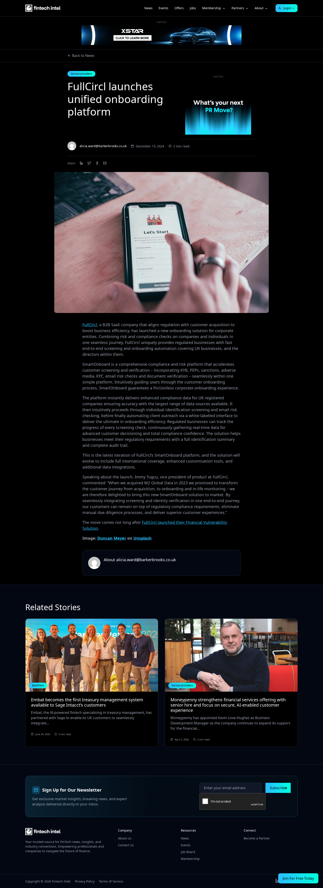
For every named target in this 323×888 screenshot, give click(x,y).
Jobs (193, 8)
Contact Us (126, 845)
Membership (211, 8)
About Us (124, 838)
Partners (238, 8)
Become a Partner (257, 838)
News (148, 8)
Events (163, 8)
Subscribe (278, 787)
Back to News (83, 55)
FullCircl (89, 324)
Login (287, 8)
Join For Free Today (298, 878)
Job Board (188, 852)
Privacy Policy (84, 881)
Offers (179, 8)
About (259, 8)
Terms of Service (111, 881)
